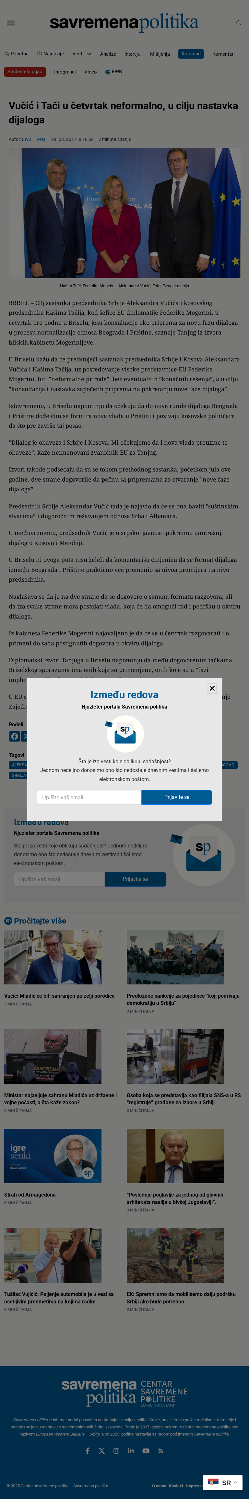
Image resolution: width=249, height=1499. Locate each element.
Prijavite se (176, 797)
